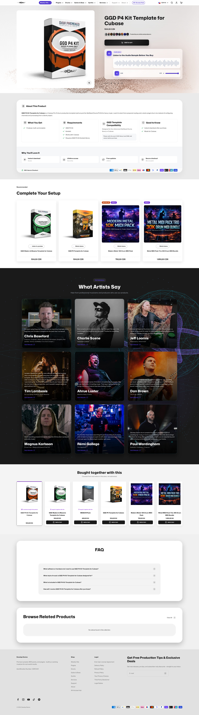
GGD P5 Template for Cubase (78, 251)
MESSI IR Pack (85, 513)
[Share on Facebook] (111, 83)
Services (103, 3)
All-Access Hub (138, 3)
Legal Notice (98, 683)
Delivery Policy (99, 665)
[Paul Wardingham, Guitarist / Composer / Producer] (127, 34)
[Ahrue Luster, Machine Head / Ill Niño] (116, 34)
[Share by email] (122, 83)
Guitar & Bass (79, 3)
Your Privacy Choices (101, 676)
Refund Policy (99, 669)
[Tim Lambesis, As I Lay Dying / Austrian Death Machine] (111, 34)
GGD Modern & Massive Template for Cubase (36, 251)
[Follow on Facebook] (18, 699)
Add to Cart (58, 522)
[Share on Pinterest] (118, 83)
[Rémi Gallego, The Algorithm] (124, 34)
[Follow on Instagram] (23, 699)
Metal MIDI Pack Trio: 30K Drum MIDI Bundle (162, 251)
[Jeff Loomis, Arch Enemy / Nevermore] (108, 34)
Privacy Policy (99, 673)
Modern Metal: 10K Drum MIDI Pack (120, 251)
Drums (67, 3)
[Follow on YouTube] (28, 699)
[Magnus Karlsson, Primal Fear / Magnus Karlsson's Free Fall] (119, 34)
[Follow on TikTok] (33, 699)
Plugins (58, 3)
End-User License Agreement (104, 662)
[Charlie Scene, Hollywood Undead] (106, 34)
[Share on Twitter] (115, 83)
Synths (90, 3)
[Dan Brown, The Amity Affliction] (122, 34)
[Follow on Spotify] (39, 699)
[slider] (146, 63)
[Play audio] (117, 73)
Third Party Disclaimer (101, 680)
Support (114, 3)
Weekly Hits (44, 3)
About (124, 3)
